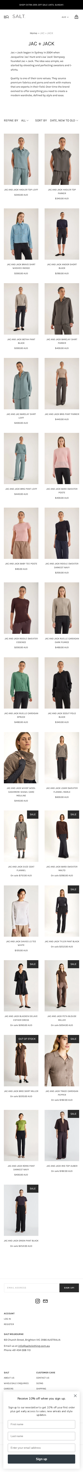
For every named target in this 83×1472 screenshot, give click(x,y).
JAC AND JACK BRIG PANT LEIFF (21, 489)
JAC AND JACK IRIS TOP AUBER (62, 1166)
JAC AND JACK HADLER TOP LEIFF (21, 189)
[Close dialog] (75, 1396)
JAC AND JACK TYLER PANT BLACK (62, 941)
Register (9, 1324)
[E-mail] (45, 1302)
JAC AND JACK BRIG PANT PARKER (62, 414)
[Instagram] (37, 1302)
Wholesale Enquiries (16, 1383)
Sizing (39, 1383)
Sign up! (69, 1288)
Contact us (42, 1377)
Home (33, 33)
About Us (9, 1377)
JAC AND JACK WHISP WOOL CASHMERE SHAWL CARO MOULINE (21, 792)
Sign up (41, 1459)
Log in (7, 1319)
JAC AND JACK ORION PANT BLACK (21, 1240)
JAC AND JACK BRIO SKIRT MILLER (21, 1091)
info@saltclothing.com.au (34, 1346)
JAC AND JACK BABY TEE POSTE (21, 563)
